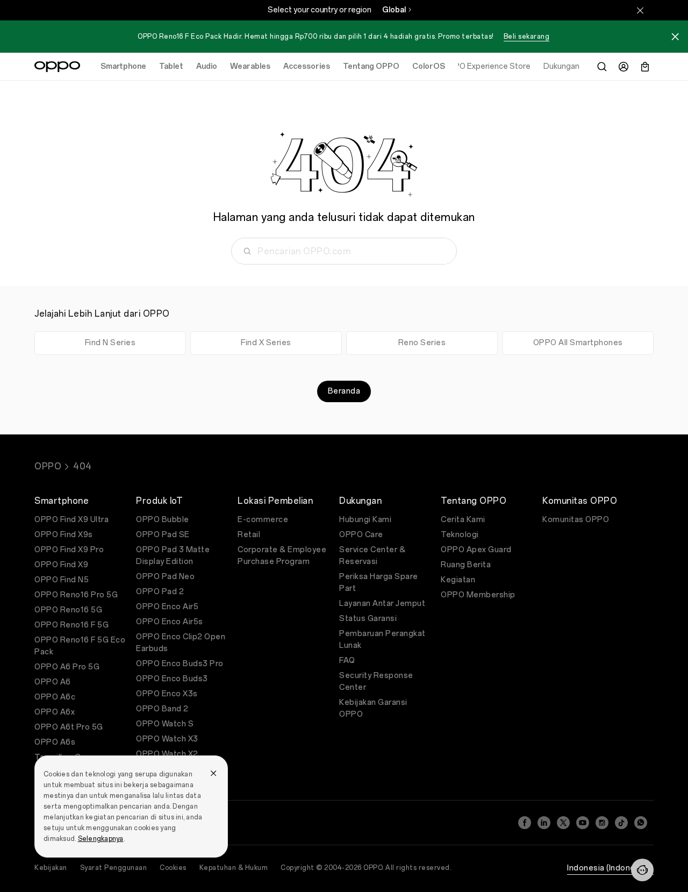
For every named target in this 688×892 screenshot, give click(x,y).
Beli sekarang (527, 36)
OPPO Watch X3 (167, 739)
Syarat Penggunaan (113, 868)
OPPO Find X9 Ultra (71, 519)
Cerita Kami (463, 519)
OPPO (47, 466)
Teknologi (460, 534)
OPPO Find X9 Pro (69, 549)
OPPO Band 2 (162, 708)
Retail (249, 534)
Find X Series (266, 342)
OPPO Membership (478, 595)
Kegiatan (458, 579)
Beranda (344, 391)
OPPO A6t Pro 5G (68, 727)
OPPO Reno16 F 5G (71, 625)
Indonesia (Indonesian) (610, 868)
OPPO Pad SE (163, 534)
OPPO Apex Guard (476, 549)
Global (394, 10)
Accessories (306, 66)
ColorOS (428, 66)
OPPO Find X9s (63, 534)
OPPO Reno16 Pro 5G (76, 595)
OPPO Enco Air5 (167, 606)
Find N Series (110, 342)
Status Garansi (368, 618)
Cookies (173, 868)
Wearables (250, 66)
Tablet (171, 66)
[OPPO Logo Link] (57, 67)
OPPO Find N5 (61, 579)
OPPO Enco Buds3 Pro (180, 663)
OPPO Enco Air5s (169, 621)
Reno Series (422, 342)
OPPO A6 (52, 682)
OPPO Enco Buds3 (172, 678)
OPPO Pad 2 (160, 591)
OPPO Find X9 (61, 564)
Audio (206, 66)
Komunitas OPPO (575, 519)
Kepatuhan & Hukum (233, 868)
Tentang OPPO (371, 66)
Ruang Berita (466, 564)
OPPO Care (361, 534)
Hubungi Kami (365, 519)
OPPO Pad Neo (165, 576)
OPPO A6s (54, 742)
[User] (623, 66)
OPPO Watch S (165, 724)
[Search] (602, 66)
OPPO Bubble (162, 519)
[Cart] (645, 66)
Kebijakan (50, 868)
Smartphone (123, 66)
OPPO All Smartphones (578, 342)
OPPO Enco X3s (167, 693)
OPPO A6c (54, 697)
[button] (642, 870)
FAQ (347, 660)
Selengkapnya (101, 839)
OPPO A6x (54, 712)
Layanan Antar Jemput (382, 603)
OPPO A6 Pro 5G (66, 667)
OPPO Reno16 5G (68, 610)
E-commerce (263, 519)
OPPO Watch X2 (167, 754)
